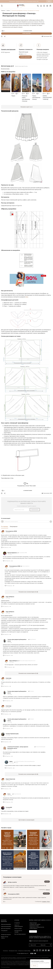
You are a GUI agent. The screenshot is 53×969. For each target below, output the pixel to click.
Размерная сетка (13, 950)
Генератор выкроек (6, 934)
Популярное (4, 930)
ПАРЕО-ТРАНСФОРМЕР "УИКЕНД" (47, 97)
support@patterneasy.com (23, 953)
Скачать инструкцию (8, 49)
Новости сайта (18, 928)
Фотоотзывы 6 (7, 66)
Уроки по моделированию (18, 925)
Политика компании (5, 967)
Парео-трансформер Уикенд (36, 97)
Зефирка (48, 889)
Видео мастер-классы (4, 937)
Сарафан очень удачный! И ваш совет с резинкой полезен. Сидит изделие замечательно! (24, 898)
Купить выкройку (26, 33)
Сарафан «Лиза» (46, 901)
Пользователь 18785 (11, 531)
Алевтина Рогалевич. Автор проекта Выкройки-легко (17, 747)
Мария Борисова (10, 779)
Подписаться (34, 509)
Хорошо (34, 965)
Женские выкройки (6, 924)
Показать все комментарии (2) (27, 774)
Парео (13, 95)
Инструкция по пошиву (18, 931)
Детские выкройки (5, 928)
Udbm (11, 761)
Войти (49, 1)
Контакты (5, 950)
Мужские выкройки (6, 926)
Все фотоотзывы (5, 68)
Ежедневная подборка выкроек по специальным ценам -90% (24, 1)
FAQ (27, 297)
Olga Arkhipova (10, 596)
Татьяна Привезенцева (12, 733)
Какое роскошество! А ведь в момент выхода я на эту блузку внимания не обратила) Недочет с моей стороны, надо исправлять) (24, 886)
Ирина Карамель (12, 552)
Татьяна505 (9, 807)
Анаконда (8, 678)
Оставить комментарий (27, 820)
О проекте (17, 922)
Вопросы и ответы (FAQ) (24, 950)
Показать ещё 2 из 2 (27, 107)
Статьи (8, 10)
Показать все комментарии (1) (28, 591)
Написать (33, 931)
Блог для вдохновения (20, 934)
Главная (3, 10)
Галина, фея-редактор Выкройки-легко (17, 640)
